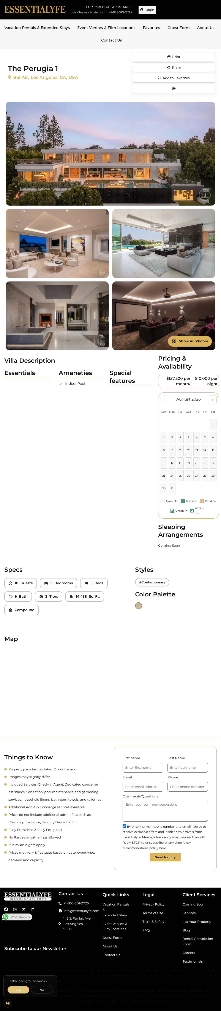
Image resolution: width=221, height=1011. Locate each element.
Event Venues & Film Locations (106, 28)
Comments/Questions (140, 796)
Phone (172, 777)
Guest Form (178, 28)
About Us (206, 28)
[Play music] (7, 1003)
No (42, 989)
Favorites (151, 28)
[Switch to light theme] (173, 88)
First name (131, 758)
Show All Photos (193, 341)
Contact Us (111, 40)
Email (127, 777)
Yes (18, 989)
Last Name (176, 758)
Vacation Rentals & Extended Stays (37, 28)
